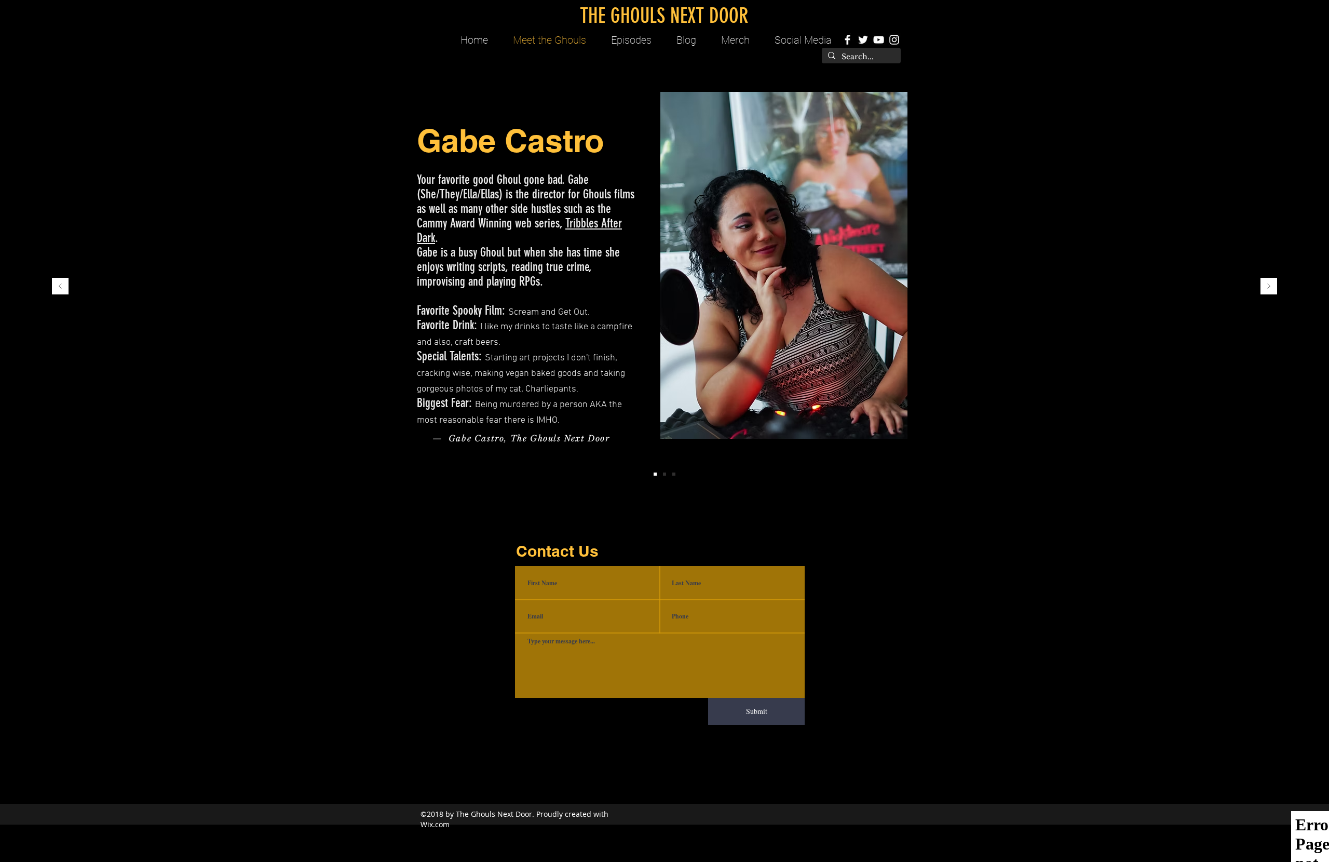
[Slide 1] (655, 474)
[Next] (1268, 287)
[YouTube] (878, 39)
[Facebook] (847, 39)
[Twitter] (863, 39)
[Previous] (60, 287)
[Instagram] (894, 39)
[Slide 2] (664, 474)
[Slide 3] (673, 474)
